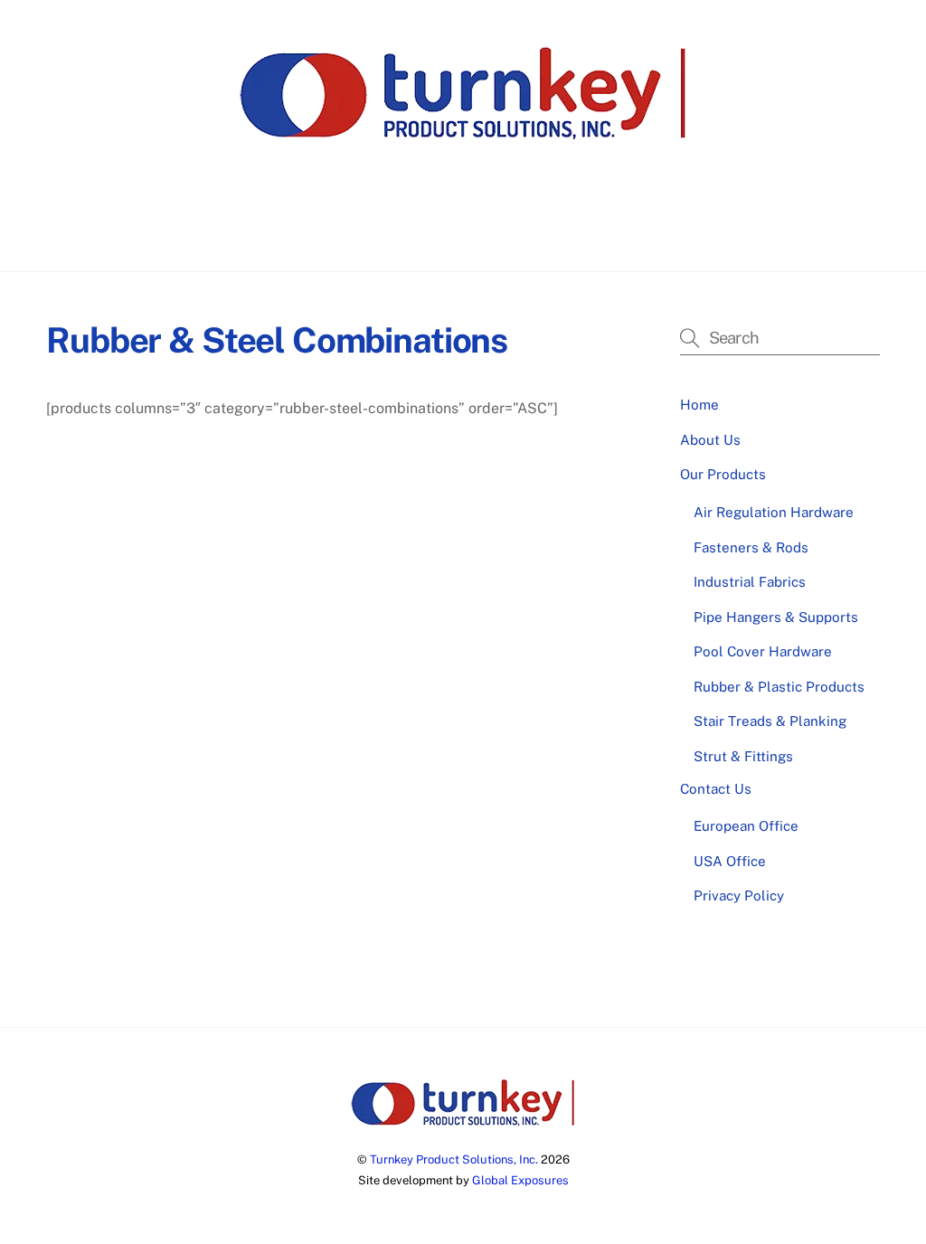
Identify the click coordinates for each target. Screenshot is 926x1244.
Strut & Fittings (743, 756)
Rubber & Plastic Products (779, 686)
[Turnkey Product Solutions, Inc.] (463, 134)
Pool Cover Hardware (763, 651)
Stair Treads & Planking (770, 721)
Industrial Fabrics (750, 581)
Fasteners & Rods (751, 547)
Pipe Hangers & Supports (776, 617)
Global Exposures (520, 1180)
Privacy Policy (739, 895)
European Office (746, 826)
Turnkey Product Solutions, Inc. (454, 1159)
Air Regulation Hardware (774, 512)
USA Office (730, 861)
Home (286, 226)
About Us (362, 226)
